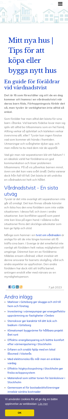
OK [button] (19, 412)
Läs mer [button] (43, 403)
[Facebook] (10, 287)
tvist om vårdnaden (48, 235)
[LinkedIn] (17, 287)
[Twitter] (13, 287)
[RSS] (21, 287)
